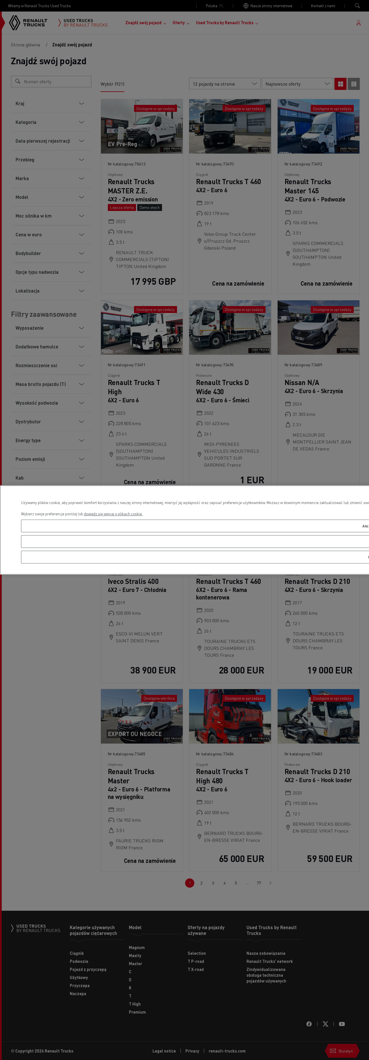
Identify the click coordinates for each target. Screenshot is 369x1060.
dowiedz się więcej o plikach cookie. (113, 513)
